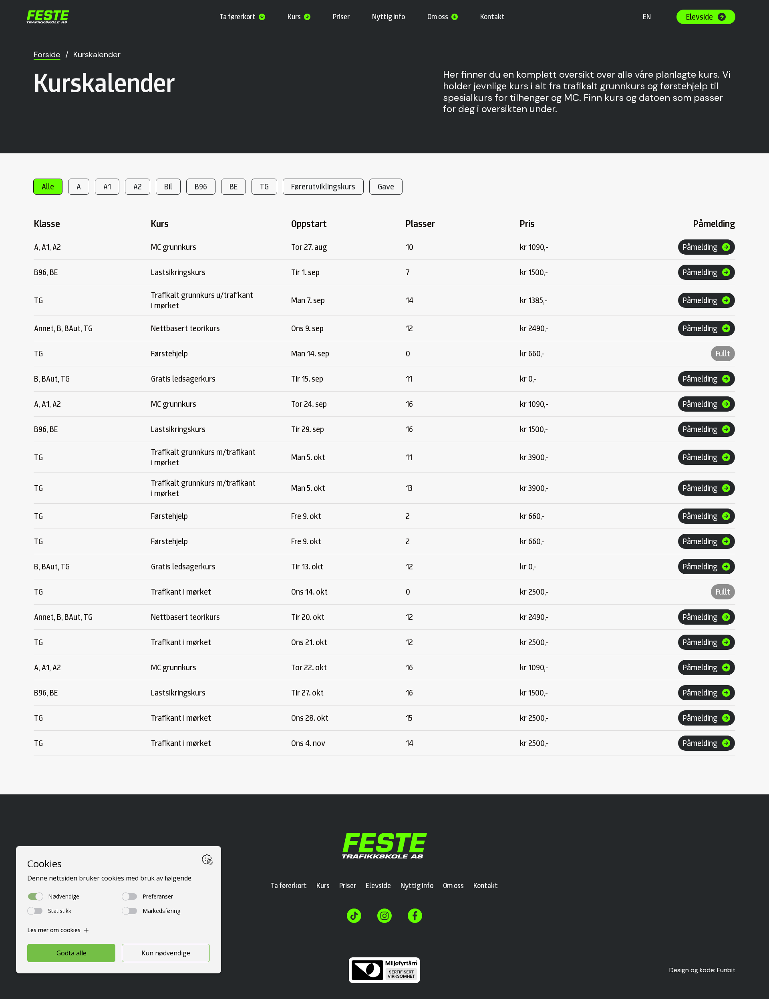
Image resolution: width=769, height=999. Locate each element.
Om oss (437, 16)
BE (233, 186)
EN (647, 16)
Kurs (294, 16)
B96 (201, 186)
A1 (107, 186)
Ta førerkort (237, 16)
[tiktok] (354, 915)
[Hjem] (48, 16)
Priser (341, 16)
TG (264, 186)
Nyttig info (388, 16)
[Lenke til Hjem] (384, 845)
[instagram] (384, 915)
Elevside (378, 885)
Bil (168, 186)
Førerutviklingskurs (323, 186)
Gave (386, 186)
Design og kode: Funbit (702, 970)
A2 (137, 186)
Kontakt (492, 16)
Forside (47, 54)
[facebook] (415, 915)
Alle (48, 186)
